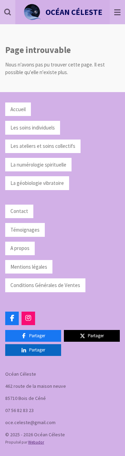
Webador (36, 442)
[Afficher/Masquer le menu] (117, 12)
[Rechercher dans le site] (7, 12)
